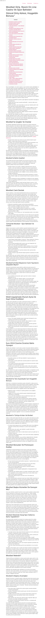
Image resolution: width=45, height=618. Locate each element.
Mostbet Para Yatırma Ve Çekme (16, 81)
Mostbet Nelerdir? (13, 49)
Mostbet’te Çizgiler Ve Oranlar (15, 21)
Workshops (29, 3)
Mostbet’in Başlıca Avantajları (15, 50)
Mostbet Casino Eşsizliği (14, 68)
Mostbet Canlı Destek (13, 24)
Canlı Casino (11, 77)
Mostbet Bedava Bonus (14, 75)
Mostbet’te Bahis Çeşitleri (14, 23)
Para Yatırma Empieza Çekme (15, 74)
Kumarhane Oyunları (13, 83)
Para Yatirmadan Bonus (14, 62)
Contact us (36, 3)
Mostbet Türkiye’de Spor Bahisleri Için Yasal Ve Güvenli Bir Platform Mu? (16, 65)
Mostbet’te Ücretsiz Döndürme (15, 82)
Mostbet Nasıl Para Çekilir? (14, 58)
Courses (24, 3)
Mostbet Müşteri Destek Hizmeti (16, 54)
